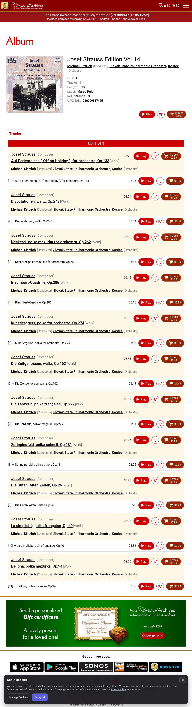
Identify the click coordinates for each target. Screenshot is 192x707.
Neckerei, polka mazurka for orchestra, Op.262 (51, 242)
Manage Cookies (18, 697)
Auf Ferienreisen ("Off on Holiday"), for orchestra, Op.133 (60, 161)
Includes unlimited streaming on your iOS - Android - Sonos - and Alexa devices (96, 19)
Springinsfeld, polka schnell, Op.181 (41, 444)
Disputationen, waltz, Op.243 (35, 201)
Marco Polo (85, 91)
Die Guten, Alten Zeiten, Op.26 (36, 485)
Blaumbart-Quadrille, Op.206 (35, 282)
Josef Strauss (23, 154)
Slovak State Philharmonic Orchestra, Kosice (144, 66)
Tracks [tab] (15, 134)
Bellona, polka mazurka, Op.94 (36, 566)
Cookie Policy (118, 689)
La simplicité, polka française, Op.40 (42, 525)
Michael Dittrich (79, 66)
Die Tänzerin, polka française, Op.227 (42, 404)
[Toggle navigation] (186, 6)
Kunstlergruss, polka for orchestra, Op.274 (47, 323)
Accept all (39, 697)
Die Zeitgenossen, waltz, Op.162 (38, 363)
